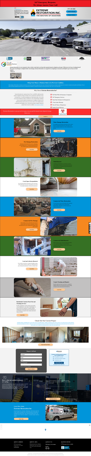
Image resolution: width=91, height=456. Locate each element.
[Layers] (89, 425)
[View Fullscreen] (1, 428)
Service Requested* (24, 362)
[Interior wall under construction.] (13, 335)
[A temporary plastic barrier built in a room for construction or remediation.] (56, 335)
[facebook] (15, 17)
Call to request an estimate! (38, 104)
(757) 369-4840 (71, 9)
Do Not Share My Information (37, 453)
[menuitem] (17, 20)
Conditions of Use (44, 453)
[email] (17, 17)
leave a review (25, 387)
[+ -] (45, 431)
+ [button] (1, 425)
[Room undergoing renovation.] (78, 335)
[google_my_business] (18, 17)
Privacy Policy (30, 453)
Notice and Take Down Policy (51, 453)
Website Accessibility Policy (59, 453)
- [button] (1, 426)
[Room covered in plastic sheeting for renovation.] (34, 335)
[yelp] (48, 448)
